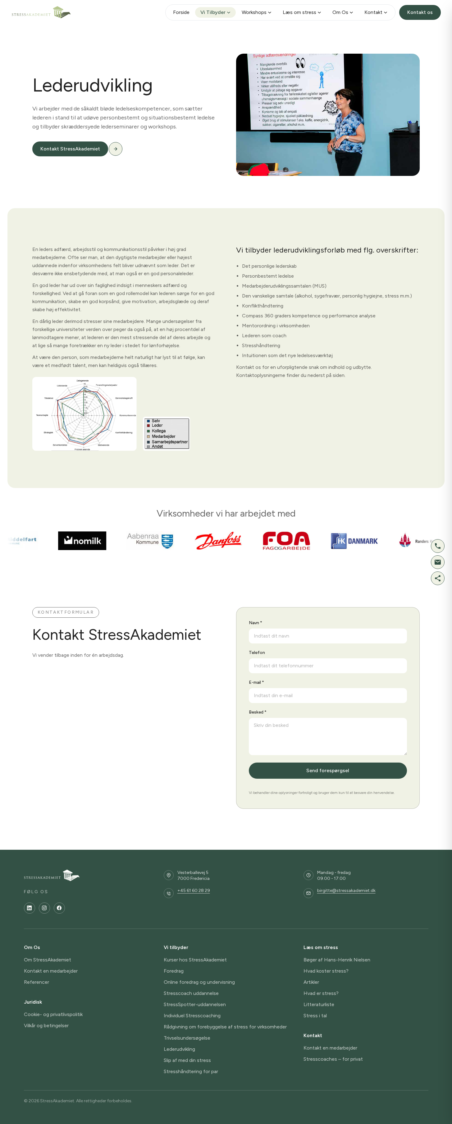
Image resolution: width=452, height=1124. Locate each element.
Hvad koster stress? (326, 971)
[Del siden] (438, 578)
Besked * (258, 712)
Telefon (257, 652)
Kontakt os (420, 12)
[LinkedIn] (29, 908)
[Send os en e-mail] (438, 562)
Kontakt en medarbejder (51, 971)
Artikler (311, 982)
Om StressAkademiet (47, 960)
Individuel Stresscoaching (192, 1016)
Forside (181, 12)
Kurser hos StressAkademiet (195, 960)
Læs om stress (299, 12)
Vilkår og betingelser (46, 1025)
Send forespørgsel (327, 770)
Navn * (255, 622)
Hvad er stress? (321, 993)
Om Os (340, 12)
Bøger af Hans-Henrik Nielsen (337, 960)
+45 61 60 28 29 (193, 890)
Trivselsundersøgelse (187, 1038)
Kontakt (373, 12)
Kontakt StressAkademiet (70, 149)
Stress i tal (315, 1016)
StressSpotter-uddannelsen (195, 1004)
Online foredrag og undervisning (199, 982)
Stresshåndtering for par (191, 1071)
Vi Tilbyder (213, 12)
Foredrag (174, 971)
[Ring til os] (438, 546)
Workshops (254, 12)
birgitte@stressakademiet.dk (346, 890)
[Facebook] (59, 908)
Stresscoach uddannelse (191, 993)
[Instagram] (44, 908)
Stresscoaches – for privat (333, 1059)
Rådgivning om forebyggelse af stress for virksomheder (225, 1027)
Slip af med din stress (187, 1060)
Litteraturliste (319, 1004)
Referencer (36, 982)
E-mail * (256, 682)
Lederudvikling (179, 1049)
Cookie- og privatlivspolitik (53, 1014)
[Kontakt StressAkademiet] (115, 149)
